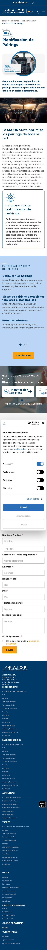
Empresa (7, 567)
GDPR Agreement (12, 636)
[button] (43, 11)
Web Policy (5, 684)
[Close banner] (43, 423)
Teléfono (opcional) (12, 603)
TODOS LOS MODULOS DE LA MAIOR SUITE (23, 404)
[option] (23, 304)
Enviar (9, 650)
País (5, 591)
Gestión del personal (8, 778)
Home (4, 21)
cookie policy (20, 449)
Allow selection (23, 516)
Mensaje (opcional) (12, 615)
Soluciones (14, 21)
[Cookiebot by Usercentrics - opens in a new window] (29, 423)
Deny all (23, 524)
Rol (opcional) (9, 579)
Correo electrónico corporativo (19, 554)
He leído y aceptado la (22, 642)
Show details (33, 499)
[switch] (37, 472)
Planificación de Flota (19, 391)
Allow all (24, 507)
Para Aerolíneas (28, 21)
